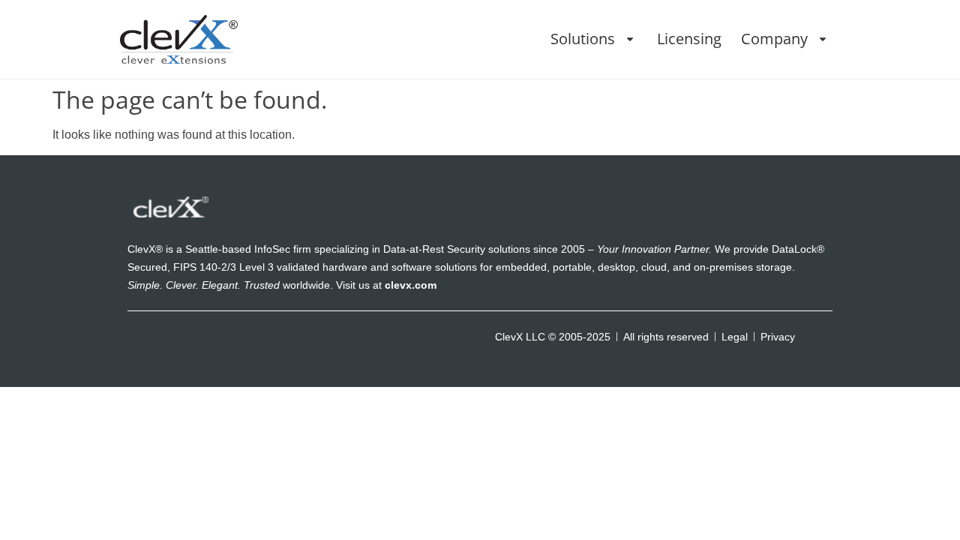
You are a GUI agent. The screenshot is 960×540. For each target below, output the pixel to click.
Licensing (689, 38)
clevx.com (410, 285)
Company (774, 38)
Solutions (582, 38)
